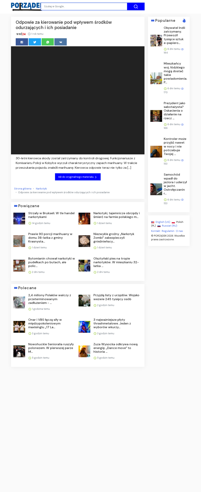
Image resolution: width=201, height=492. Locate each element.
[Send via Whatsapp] (48, 42)
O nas (179, 231)
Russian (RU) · (169, 225)
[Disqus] (78, 422)
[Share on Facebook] (22, 42)
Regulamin (168, 231)
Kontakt (155, 231)
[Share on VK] (60, 42)
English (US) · (163, 222)
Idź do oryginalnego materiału (76, 177)
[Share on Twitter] (35, 42)
